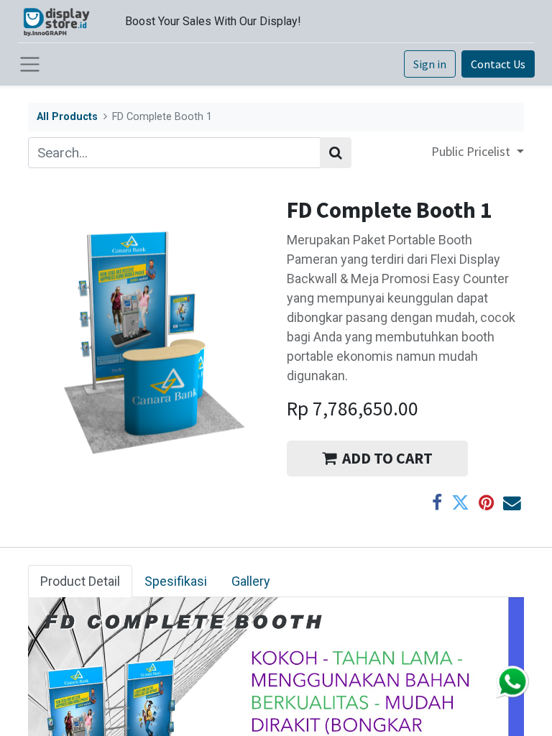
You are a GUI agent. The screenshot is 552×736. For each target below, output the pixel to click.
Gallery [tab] (250, 581)
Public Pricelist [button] (472, 151)
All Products (67, 117)
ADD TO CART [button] (387, 458)
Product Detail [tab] (80, 581)
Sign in (429, 64)
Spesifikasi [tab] (175, 581)
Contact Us (498, 64)
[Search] (335, 152)
